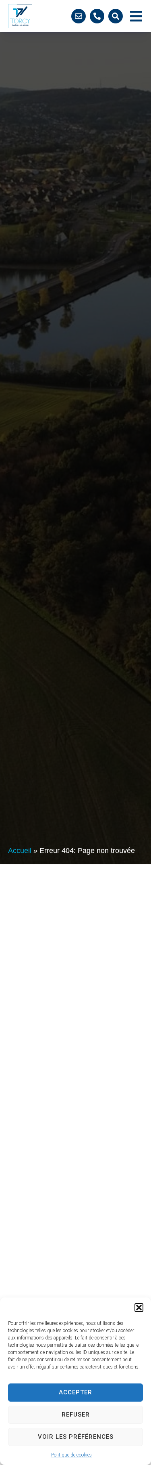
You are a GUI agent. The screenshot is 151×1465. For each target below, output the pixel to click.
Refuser (76, 1414)
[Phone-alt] (97, 16)
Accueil (19, 851)
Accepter (75, 1392)
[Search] (115, 16)
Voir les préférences (76, 1436)
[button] (139, 1308)
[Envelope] (78, 16)
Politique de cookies (71, 1455)
